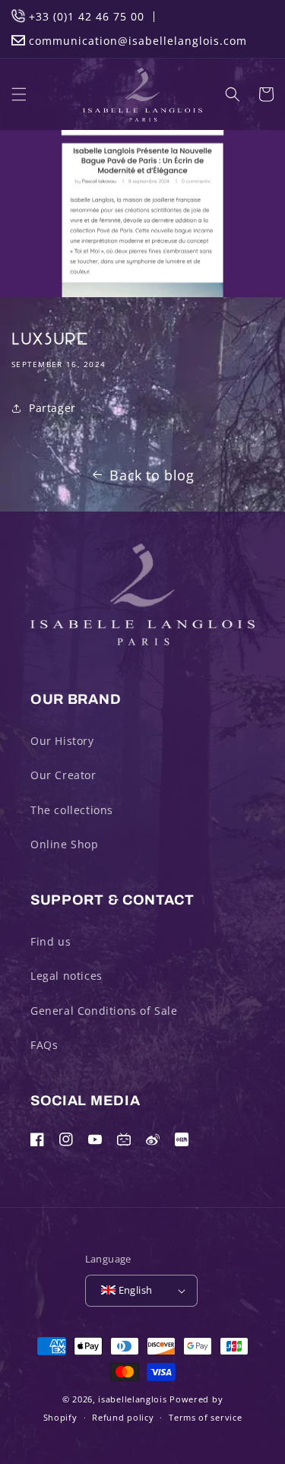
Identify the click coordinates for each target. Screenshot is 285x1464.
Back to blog (151, 475)
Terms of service (205, 1417)
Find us (50, 941)
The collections (71, 810)
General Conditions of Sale (104, 1010)
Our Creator (63, 775)
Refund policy (123, 1417)
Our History (62, 741)
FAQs (44, 1045)
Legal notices (66, 975)
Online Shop (64, 844)
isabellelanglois (132, 1399)
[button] (19, 94)
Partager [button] (52, 408)
